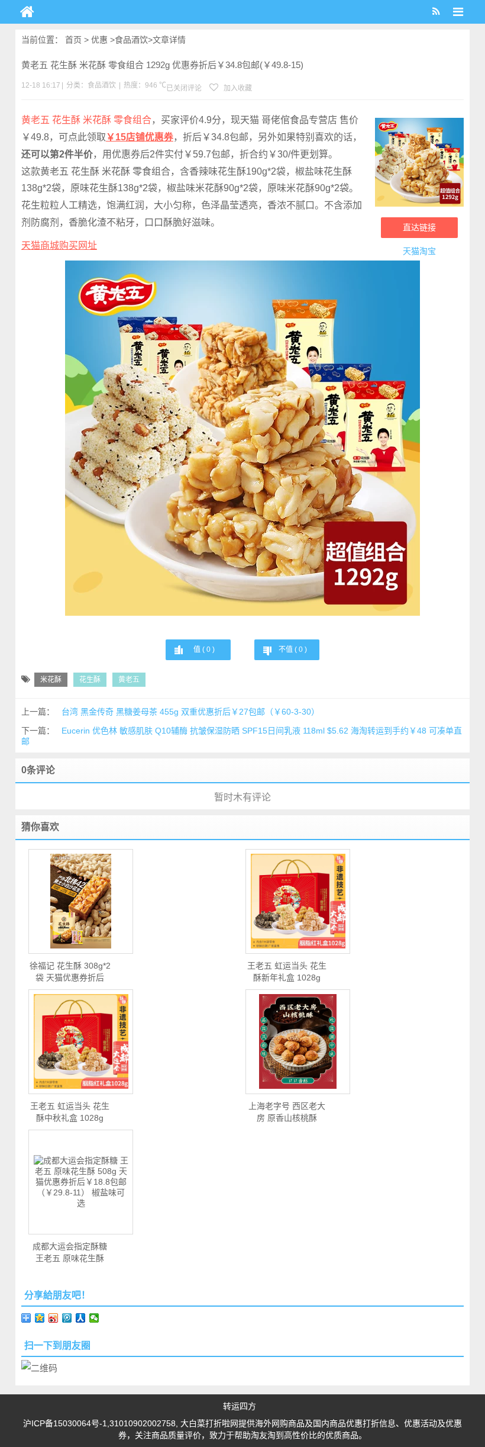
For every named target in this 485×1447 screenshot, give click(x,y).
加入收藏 (237, 88)
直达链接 (419, 227)
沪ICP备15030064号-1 (65, 1423)
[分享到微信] (94, 1318)
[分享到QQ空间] (40, 1318)
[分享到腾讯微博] (67, 1318)
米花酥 (51, 680)
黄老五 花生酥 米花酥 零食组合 (86, 120)
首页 (73, 39)
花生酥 (90, 680)
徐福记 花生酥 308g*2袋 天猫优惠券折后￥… (70, 972)
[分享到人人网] (81, 1318)
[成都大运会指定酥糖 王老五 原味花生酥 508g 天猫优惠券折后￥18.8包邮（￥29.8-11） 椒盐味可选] (80, 1181)
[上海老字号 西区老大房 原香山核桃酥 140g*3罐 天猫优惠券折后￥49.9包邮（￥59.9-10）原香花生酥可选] (298, 1041)
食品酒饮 (131, 39)
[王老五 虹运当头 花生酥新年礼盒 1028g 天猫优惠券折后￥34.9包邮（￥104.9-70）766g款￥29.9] (298, 901)
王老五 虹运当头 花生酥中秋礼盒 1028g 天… (69, 1112)
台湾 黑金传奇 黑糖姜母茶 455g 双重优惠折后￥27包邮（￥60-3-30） (190, 711)
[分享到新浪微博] (53, 1318)
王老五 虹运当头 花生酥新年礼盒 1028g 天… (286, 972)
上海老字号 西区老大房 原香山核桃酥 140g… (286, 1112)
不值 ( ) (293, 649)
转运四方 (239, 1406)
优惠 (99, 39)
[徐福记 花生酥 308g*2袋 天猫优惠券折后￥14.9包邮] (80, 901)
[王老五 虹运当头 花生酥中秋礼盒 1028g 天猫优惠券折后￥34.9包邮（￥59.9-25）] (80, 1041)
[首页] (27, 12)
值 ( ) (204, 649)
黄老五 (129, 680)
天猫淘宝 (419, 251)
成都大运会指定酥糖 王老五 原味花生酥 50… (70, 1253)
